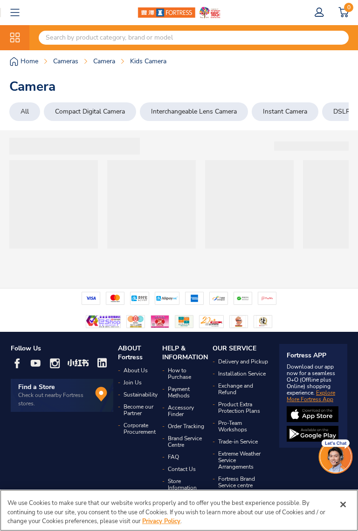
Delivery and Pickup (243, 361)
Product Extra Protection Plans (239, 408)
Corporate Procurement (140, 429)
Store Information (182, 484)
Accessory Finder (181, 411)
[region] (179, 510)
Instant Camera (285, 111)
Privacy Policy (161, 521)
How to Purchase (179, 374)
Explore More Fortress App (311, 396)
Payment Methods (179, 392)
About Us (136, 370)
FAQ (173, 457)
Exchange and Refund (235, 389)
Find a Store (36, 387)
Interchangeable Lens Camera (194, 111)
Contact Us (182, 469)
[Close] (343, 504)
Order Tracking (186, 426)
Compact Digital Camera (90, 111)
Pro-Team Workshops (232, 426)
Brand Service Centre (185, 442)
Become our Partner (138, 410)
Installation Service (242, 373)
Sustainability (141, 394)
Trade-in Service (238, 441)
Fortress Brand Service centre (236, 482)
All (25, 111)
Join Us (133, 382)
